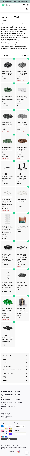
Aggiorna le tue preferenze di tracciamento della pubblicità (6, 415)
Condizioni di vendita (7, 402)
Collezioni (8, 14)
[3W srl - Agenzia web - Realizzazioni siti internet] (19, 452)
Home (2, 14)
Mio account (18, 402)
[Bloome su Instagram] (16, 394)
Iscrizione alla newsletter (8, 411)
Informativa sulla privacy (8, 406)
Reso (2, 409)
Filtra (6, 55)
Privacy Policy (13, 439)
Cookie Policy (5, 439)
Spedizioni (4, 404)
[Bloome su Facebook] (19, 394)
